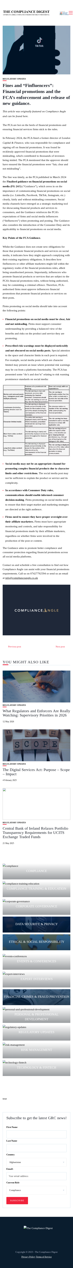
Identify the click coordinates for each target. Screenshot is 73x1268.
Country (10, 1154)
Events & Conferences (36, 961)
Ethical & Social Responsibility (36, 942)
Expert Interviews (37, 979)
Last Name (11, 1140)
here (25, 116)
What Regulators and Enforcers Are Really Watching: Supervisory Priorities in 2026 (36, 713)
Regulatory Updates (14, 79)
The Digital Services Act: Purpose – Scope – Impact (36, 771)
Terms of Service (44, 1256)
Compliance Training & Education (36, 888)
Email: (9, 1169)
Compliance (36, 871)
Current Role (12, 1182)
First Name (12, 1127)
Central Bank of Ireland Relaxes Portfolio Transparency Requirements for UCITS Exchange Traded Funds (35, 832)
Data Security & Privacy (36, 924)
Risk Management (36, 1050)
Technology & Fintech (36, 1067)
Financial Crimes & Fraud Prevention (36, 996)
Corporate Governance (36, 906)
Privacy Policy (28, 1256)
